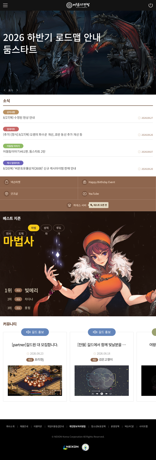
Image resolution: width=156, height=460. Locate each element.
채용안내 (24, 426)
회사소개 (10, 426)
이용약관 (38, 426)
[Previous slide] (4, 90)
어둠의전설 (78, 5)
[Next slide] (17, 90)
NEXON (70, 447)
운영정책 (115, 426)
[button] (8, 234)
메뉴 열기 (5, 5)
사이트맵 (143, 426)
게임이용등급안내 (55, 426)
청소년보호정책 (98, 426)
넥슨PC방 (129, 426)
